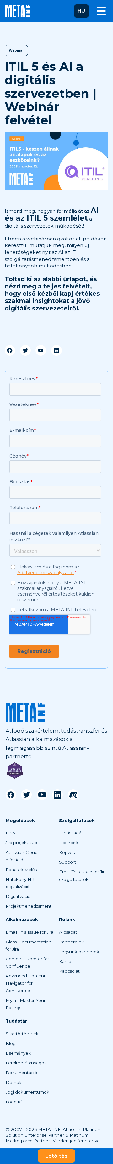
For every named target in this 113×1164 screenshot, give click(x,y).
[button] (81, 11)
